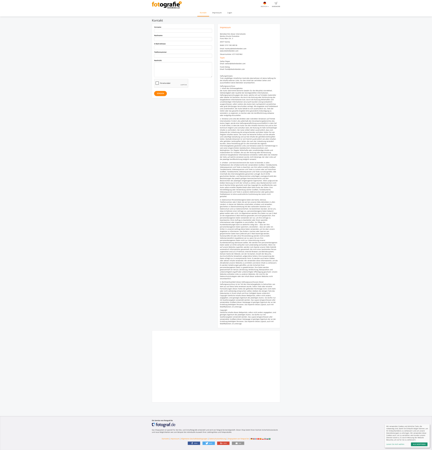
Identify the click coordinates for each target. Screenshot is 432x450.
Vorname (157, 27)
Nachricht (158, 60)
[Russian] (267, 439)
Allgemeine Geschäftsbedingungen (194, 439)
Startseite (165, 439)
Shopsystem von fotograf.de (238, 439)
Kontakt (203, 12)
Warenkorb (276, 6)
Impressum (217, 12)
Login (229, 12)
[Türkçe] (258, 439)
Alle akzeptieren (419, 444)
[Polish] (263, 439)
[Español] (260, 439)
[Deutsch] (251, 439)
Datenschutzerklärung (217, 439)
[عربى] (269, 439)
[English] (254, 439)
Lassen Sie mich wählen (395, 444)
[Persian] (265, 439)
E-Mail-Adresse (160, 44)
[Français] (256, 439)
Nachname (158, 35)
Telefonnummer (160, 52)
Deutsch (264, 6)
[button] (194, 443)
